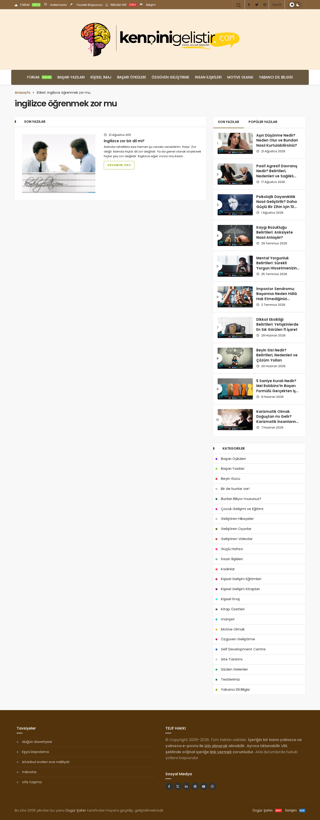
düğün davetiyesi (37, 741)
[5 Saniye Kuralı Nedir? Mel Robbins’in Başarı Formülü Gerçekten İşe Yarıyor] (235, 388)
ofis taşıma (32, 781)
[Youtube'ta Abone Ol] (204, 786)
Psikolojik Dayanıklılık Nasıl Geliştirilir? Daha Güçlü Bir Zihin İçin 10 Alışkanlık (276, 204)
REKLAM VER (123, 5)
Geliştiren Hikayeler (237, 518)
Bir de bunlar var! (235, 488)
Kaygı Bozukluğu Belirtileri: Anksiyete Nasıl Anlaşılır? (274, 232)
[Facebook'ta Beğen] (169, 786)
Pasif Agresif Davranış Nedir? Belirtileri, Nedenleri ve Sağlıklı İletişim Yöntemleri (276, 174)
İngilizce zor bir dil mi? (124, 140)
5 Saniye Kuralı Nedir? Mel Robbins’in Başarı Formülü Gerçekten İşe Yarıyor (277, 388)
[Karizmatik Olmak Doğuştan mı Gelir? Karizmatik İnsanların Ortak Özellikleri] (235, 419)
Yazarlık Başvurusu (89, 5)
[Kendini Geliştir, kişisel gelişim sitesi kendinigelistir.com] (160, 39)
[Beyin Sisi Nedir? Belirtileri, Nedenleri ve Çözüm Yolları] (235, 358)
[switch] (294, 4)
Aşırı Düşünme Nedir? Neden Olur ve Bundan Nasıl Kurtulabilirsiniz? (277, 140)
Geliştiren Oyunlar (236, 528)
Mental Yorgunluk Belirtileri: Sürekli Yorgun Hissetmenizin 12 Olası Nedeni (276, 266)
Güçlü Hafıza (232, 548)
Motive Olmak (240, 77)
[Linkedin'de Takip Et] (186, 786)
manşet (228, 619)
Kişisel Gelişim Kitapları (240, 588)
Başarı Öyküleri (131, 77)
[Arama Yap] (239, 5)
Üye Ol (276, 5)
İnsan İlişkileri (208, 77)
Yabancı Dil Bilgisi (276, 77)
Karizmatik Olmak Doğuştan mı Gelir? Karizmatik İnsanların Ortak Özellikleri (276, 419)
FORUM (29, 5)
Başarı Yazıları (71, 77)
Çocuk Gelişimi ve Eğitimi (242, 508)
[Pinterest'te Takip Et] (195, 786)
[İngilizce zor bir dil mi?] (58, 163)
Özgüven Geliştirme (170, 77)
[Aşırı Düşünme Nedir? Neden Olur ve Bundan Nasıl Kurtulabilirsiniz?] (235, 143)
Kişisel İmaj (101, 77)
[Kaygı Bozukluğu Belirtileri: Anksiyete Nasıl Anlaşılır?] (235, 235)
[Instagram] (265, 4)
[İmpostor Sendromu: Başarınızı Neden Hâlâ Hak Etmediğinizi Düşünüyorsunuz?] (235, 296)
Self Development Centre (243, 649)
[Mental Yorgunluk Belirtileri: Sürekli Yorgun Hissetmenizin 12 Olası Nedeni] (235, 266)
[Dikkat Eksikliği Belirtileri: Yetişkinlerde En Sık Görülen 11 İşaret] (235, 327)
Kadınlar (228, 569)
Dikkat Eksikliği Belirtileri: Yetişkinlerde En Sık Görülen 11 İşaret (277, 324)
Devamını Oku (119, 165)
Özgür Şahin (75, 810)
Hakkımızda (58, 5)
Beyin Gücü (230, 478)
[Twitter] (257, 4)
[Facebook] (249, 4)
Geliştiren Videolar (237, 538)
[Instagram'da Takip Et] (212, 786)
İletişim (150, 5)
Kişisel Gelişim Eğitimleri (241, 578)
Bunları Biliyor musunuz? (241, 498)
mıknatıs (29, 771)
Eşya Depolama (35, 751)
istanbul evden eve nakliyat (46, 761)
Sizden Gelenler (234, 669)
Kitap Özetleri (233, 609)
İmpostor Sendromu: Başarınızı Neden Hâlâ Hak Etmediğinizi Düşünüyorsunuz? (276, 296)
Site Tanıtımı (231, 659)
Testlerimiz (230, 679)
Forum (39, 77)
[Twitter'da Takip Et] (178, 786)
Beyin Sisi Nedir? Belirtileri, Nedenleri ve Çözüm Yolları (277, 355)
